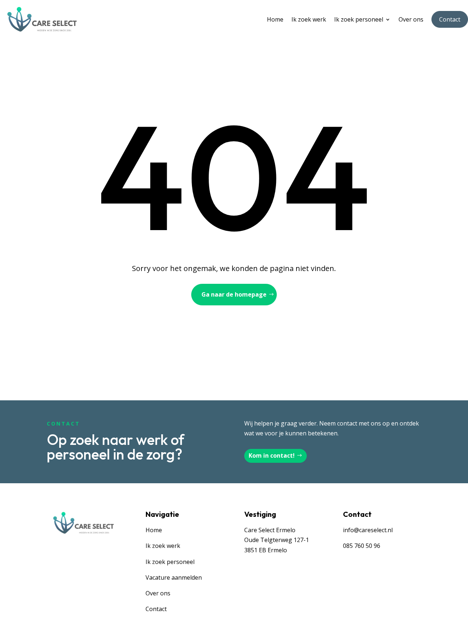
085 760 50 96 (361, 546)
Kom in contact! (272, 455)
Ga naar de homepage (234, 294)
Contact (449, 19)
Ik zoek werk (308, 19)
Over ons (411, 19)
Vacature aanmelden (174, 577)
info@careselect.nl (368, 530)
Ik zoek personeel (358, 19)
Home (275, 19)
